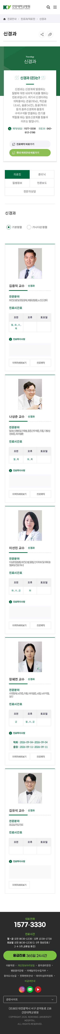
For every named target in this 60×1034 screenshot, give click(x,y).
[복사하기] (50, 34)
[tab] (17, 174)
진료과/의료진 (28, 18)
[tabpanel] (30, 552)
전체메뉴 (55, 7)
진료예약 (41, 362)
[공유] (42, 34)
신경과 (42, 18)
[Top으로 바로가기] (54, 1025)
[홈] (4, 19)
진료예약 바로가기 (25, 144)
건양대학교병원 (16, 7)
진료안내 (11, 18)
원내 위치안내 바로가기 (27, 152)
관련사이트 (12, 999)
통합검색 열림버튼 (48, 7)
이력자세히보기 (19, 362)
